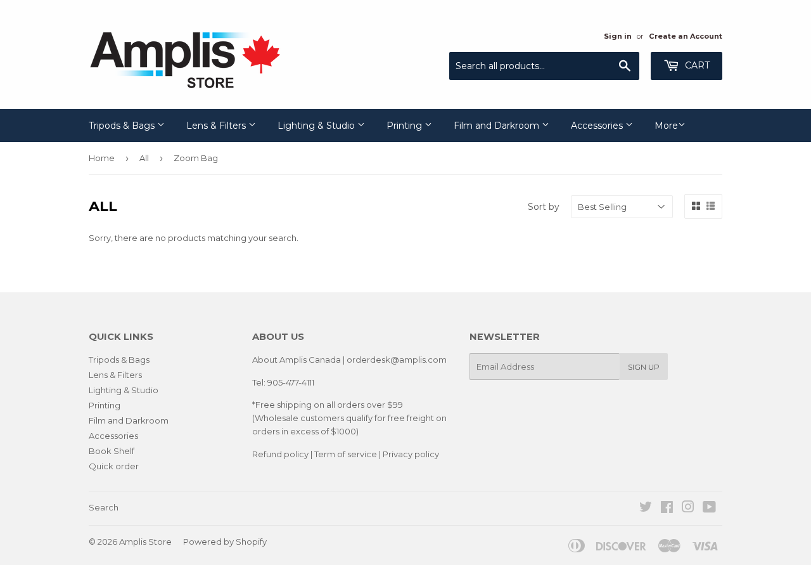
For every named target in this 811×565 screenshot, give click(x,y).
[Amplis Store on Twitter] (645, 508)
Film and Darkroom (498, 125)
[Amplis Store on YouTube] (709, 508)
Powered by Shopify (225, 541)
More (666, 125)
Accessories (598, 125)
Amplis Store (145, 541)
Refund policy (280, 454)
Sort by (543, 206)
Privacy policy (411, 454)
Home (102, 158)
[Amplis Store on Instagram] (688, 508)
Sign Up (644, 367)
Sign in (618, 36)
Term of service (345, 454)
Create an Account (685, 36)
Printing (405, 125)
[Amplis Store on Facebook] (667, 508)
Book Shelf (111, 451)
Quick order (114, 466)
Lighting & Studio (317, 125)
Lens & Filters (217, 125)
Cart (696, 65)
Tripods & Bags (123, 125)
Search (103, 507)
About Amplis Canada (296, 359)
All (144, 158)
